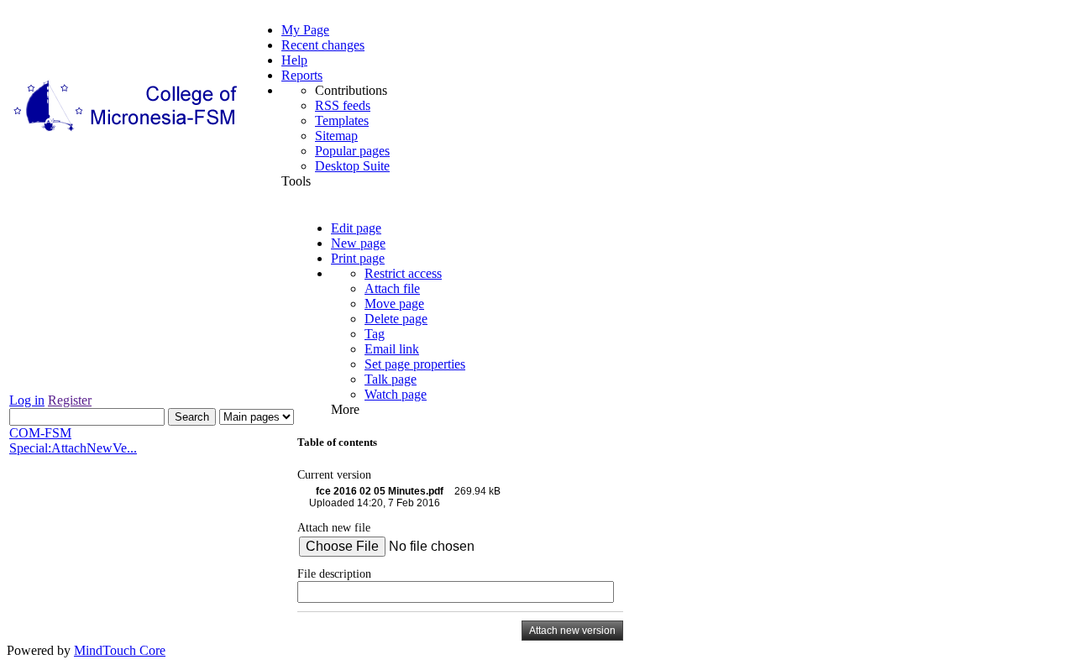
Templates (342, 120)
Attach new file (333, 527)
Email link (391, 349)
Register (70, 400)
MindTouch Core (119, 650)
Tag (374, 334)
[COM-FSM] (126, 131)
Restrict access (403, 273)
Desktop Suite (352, 166)
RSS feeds (342, 105)
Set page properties (414, 364)
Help (294, 60)
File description (334, 573)
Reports (301, 75)
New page (358, 243)
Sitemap (336, 135)
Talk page (390, 379)
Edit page (356, 228)
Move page (394, 303)
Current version (334, 474)
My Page (305, 30)
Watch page (395, 394)
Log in (27, 400)
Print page (358, 258)
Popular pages (352, 151)
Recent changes (322, 45)
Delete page (395, 319)
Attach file (392, 288)
